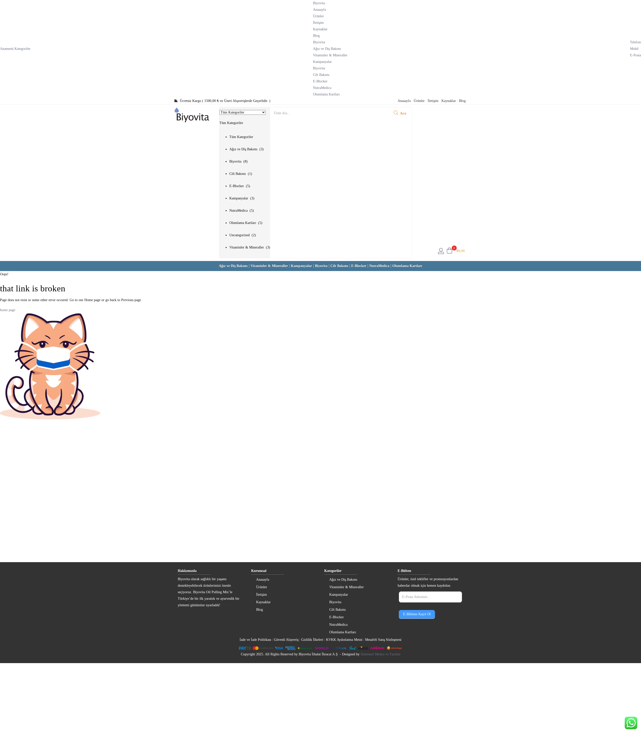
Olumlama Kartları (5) (245, 223)
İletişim (318, 23)
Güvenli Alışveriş (286, 640)
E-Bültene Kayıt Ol (417, 614)
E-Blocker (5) (239, 186)
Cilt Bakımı (321, 75)
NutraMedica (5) (241, 210)
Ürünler (318, 16)
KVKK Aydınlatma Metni (344, 640)
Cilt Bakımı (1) (240, 174)
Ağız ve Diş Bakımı (327, 49)
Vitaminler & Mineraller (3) (249, 247)
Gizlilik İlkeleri (312, 640)
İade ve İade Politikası (255, 640)
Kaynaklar (320, 29)
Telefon (635, 42)
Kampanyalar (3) (241, 198)
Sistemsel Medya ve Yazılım (380, 654)
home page (7, 310)
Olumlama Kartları (326, 94)
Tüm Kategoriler (241, 137)
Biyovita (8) (238, 161)
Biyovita (319, 68)
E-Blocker (320, 81)
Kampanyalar (322, 62)
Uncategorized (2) (242, 235)
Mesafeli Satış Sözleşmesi (383, 640)
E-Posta (635, 55)
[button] (244, 181)
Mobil (634, 49)
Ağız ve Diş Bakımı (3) (246, 149)
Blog (316, 36)
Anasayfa (319, 10)
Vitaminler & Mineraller (330, 55)
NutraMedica (322, 88)
